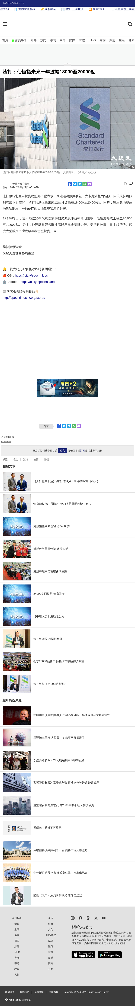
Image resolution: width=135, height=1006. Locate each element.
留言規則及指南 (6, 441)
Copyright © (70, 992)
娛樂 (50, 957)
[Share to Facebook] (70, 184)
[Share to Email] (89, 184)
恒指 (46, 459)
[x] (96, 917)
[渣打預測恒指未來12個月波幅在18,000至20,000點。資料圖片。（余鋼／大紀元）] (67, 123)
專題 (16, 963)
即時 (34, 40)
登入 (62, 450)
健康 (131, 40)
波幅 (36, 459)
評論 (112, 40)
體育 (50, 946)
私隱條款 (53, 992)
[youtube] (103, 917)
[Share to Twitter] (75, 184)
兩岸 (63, 40)
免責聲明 (39, 992)
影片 (16, 923)
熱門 (43, 40)
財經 (82, 40)
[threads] (88, 917)
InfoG (92, 40)
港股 (15, 459)
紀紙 (50, 940)
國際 (72, 40)
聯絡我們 (24, 992)
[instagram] (72, 917)
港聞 (53, 40)
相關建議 (9, 992)
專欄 (102, 40)
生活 (122, 40)
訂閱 (82, 450)
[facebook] (80, 917)
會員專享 (21, 40)
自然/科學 (50, 935)
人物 (16, 974)
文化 (50, 929)
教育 (50, 952)
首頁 (5, 40)
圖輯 (50, 963)
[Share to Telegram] (80, 184)
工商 (50, 969)
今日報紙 (17, 918)
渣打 (25, 459)
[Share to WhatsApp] (84, 184)
